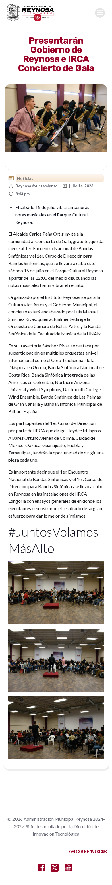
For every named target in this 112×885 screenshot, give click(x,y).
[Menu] (100, 13)
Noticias (25, 178)
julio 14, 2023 (81, 186)
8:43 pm (23, 194)
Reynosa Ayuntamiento (36, 186)
